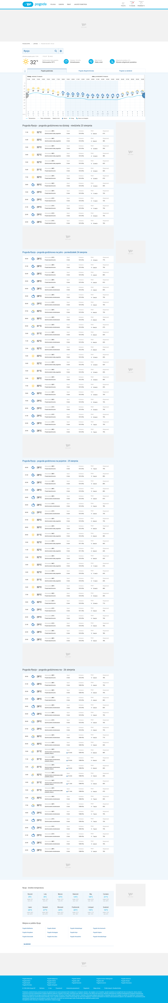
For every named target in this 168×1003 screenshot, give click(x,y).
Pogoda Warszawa (126, 983)
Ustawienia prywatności (72, 988)
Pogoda (40, 4)
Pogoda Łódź (100, 981)
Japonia (35, 43)
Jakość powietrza (80, 4)
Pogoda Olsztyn (125, 981)
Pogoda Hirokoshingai (76, 928)
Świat (69, 4)
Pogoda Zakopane (52, 985)
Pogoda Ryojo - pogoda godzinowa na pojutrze (44, 461)
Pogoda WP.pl (26, 43)
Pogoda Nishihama (27, 928)
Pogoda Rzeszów (76, 983)
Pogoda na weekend (125, 71)
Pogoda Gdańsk (76, 978)
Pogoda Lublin (76, 981)
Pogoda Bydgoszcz (52, 978)
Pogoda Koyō (73, 932)
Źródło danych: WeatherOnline (112, 988)
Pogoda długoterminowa (86, 71)
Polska (53, 4)
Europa (61, 4)
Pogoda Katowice (126, 978)
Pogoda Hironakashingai (99, 936)
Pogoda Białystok (27, 978)
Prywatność (59, 988)
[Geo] (60, 51)
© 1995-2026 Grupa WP (28, 988)
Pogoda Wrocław (27, 985)
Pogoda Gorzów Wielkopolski (105, 978)
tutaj (59, 999)
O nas (50, 988)
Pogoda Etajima (97, 932)
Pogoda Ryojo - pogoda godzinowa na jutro (42, 252)
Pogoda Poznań (51, 983)
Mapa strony (96, 988)
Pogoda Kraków (51, 981)
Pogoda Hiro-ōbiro (52, 936)
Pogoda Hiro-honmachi (99, 928)
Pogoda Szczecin (101, 983)
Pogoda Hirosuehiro (75, 936)
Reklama (41, 988)
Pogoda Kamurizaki (27, 936)
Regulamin (86, 988)
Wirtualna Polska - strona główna (27, 4)
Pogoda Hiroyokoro (27, 932)
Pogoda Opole (26, 983)
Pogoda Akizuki (51, 928)
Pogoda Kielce (26, 981)
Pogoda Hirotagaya (52, 932)
